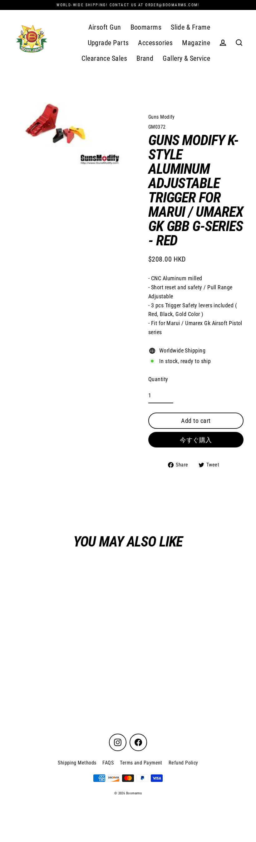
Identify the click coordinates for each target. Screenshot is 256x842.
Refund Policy (183, 763)
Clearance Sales (104, 58)
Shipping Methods (77, 763)
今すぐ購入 (196, 440)
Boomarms (146, 27)
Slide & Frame (190, 27)
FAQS (108, 763)
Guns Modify (161, 117)
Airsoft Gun (104, 27)
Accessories (155, 43)
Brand (144, 58)
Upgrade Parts (108, 43)
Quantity (158, 379)
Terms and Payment (141, 763)
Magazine (196, 43)
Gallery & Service (186, 58)
